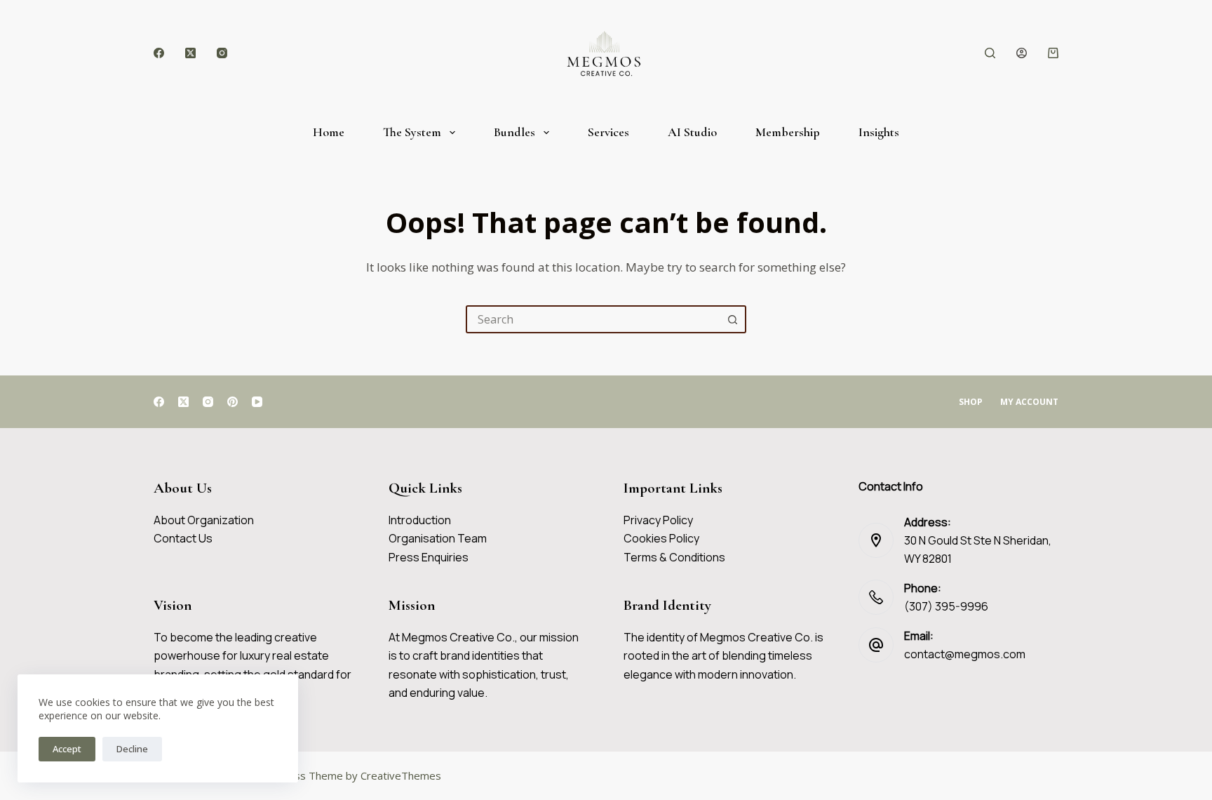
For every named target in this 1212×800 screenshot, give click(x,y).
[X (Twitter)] (190, 53)
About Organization (204, 520)
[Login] (1021, 53)
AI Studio (692, 132)
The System (412, 132)
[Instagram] (222, 53)
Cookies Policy (661, 538)
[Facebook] (159, 53)
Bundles (514, 132)
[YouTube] (257, 401)
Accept (67, 748)
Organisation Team (438, 538)
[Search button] (732, 319)
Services (608, 132)
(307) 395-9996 (946, 606)
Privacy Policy (658, 520)
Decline (132, 748)
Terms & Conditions (674, 557)
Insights (878, 132)
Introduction (420, 520)
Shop (971, 402)
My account (1029, 402)
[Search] (990, 53)
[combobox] (593, 319)
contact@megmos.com (964, 654)
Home (328, 132)
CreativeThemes (401, 775)
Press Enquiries (429, 557)
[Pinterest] (232, 401)
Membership (787, 132)
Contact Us (183, 538)
